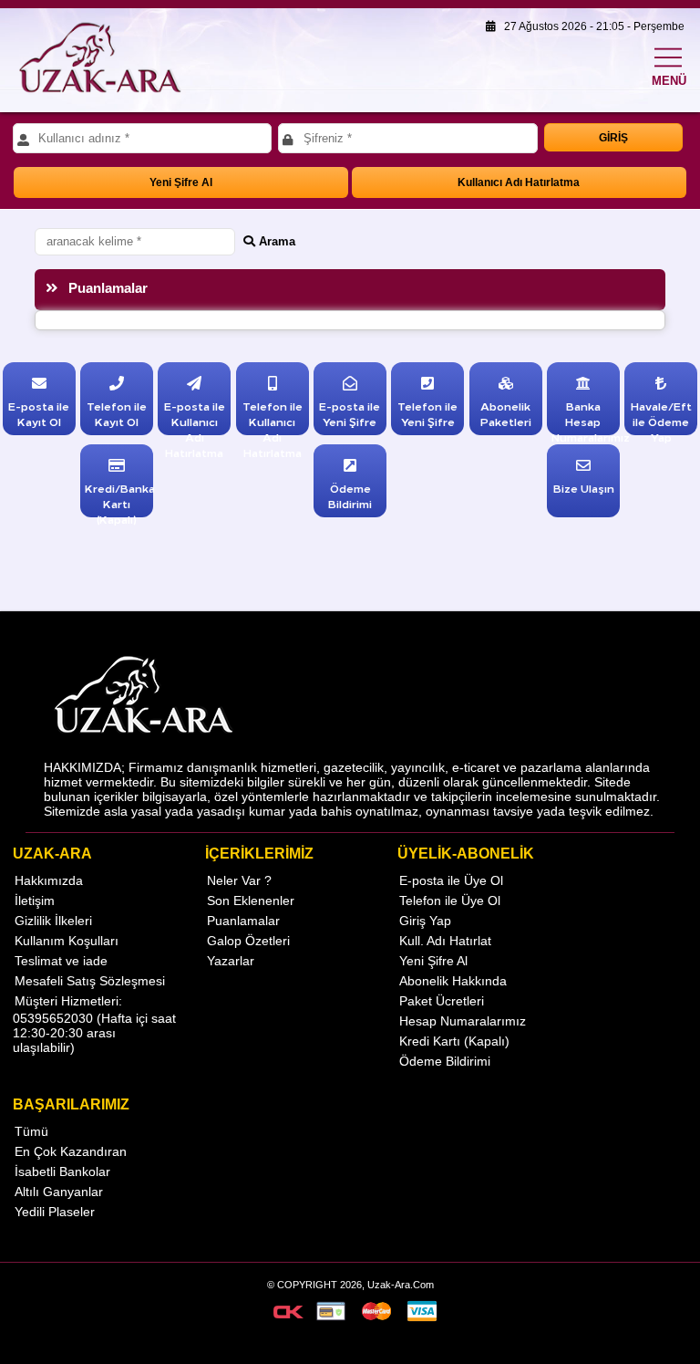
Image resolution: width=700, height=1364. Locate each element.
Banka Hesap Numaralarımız (590, 421)
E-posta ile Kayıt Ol (38, 413)
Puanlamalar (243, 920)
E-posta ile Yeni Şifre (349, 413)
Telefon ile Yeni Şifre (427, 413)
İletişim (35, 900)
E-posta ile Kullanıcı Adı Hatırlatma (194, 429)
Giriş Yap (425, 920)
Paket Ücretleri (441, 1001)
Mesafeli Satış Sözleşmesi (90, 981)
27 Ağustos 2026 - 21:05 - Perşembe (590, 26)
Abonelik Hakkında (453, 981)
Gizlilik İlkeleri (53, 920)
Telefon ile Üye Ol (449, 900)
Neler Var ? (239, 880)
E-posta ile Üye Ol (451, 880)
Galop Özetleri (248, 940)
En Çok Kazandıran (71, 1151)
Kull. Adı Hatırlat (445, 940)
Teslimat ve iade (61, 960)
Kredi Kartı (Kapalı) (454, 1041)
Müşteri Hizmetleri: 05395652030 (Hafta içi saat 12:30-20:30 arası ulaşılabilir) (94, 1024)
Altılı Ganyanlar (59, 1191)
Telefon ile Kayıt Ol (117, 413)
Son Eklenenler (250, 900)
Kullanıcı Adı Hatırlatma (519, 182)
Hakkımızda (49, 880)
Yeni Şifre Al (180, 182)
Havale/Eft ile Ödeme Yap (661, 421)
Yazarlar (230, 960)
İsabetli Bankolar (62, 1171)
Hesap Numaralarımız (462, 1021)
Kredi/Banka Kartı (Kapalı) (120, 503)
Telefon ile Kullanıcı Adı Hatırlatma (272, 429)
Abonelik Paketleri (505, 413)
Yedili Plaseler (55, 1211)
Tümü (31, 1131)
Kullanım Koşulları (66, 940)
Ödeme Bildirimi (350, 495)
